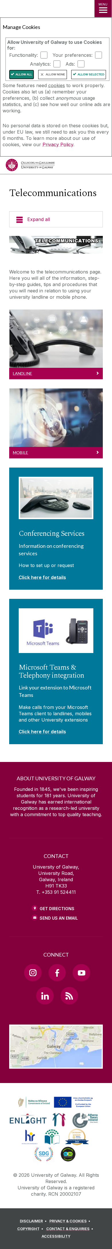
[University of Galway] (30, 166)
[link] (54, 1102)
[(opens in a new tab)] (56, 1108)
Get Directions (57, 908)
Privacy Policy (58, 144)
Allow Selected (91, 74)
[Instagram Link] (32, 972)
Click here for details (42, 577)
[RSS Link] (69, 995)
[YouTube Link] (81, 972)
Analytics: (40, 64)
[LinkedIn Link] (44, 995)
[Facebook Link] (57, 972)
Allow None (55, 74)
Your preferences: (72, 55)
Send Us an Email (59, 918)
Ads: (70, 64)
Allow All (24, 74)
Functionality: (23, 55)
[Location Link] (56, 1064)
